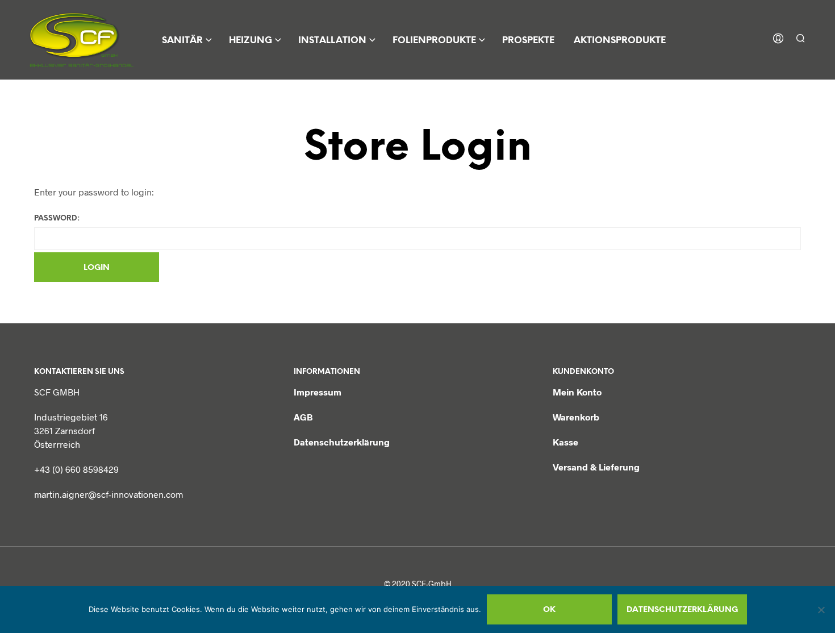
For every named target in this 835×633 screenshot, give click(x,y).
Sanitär (182, 40)
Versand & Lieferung (596, 466)
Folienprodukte (434, 40)
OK (549, 610)
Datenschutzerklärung (342, 441)
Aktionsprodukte (620, 40)
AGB (303, 416)
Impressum (317, 391)
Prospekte (528, 40)
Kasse (565, 441)
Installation (332, 40)
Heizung (250, 40)
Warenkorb (576, 416)
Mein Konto (577, 391)
